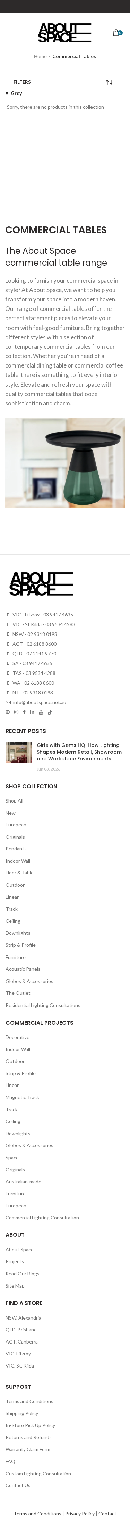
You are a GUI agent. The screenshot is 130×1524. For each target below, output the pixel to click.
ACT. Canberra (22, 1342)
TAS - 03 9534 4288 (33, 673)
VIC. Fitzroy (18, 1353)
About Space (20, 1249)
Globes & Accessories (29, 981)
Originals (15, 837)
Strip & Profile (21, 945)
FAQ (10, 1461)
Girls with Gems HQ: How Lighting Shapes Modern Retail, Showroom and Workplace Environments (79, 752)
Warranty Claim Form (28, 1449)
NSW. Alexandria (23, 1318)
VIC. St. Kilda (20, 1366)
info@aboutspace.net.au (39, 702)
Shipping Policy (22, 1413)
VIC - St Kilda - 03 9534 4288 (43, 624)
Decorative (17, 1037)
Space (12, 1157)
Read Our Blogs (23, 1273)
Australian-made (23, 1181)
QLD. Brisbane (21, 1329)
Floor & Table (20, 873)
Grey (16, 93)
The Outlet (18, 993)
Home (40, 56)
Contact (107, 1513)
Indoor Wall (18, 861)
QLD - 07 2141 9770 (33, 653)
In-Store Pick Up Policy (30, 1425)
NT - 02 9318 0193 (32, 692)
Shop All (14, 801)
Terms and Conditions (29, 1401)
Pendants (16, 849)
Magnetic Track (22, 1097)
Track (12, 909)
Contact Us (18, 1485)
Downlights (18, 933)
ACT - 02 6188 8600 (34, 644)
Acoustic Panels (23, 969)
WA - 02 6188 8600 (32, 683)
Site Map (15, 1286)
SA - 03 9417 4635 (31, 663)
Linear (12, 897)
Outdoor (15, 885)
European (16, 825)
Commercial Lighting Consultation (42, 1217)
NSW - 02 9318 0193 (34, 634)
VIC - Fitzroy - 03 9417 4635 (42, 615)
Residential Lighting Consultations (43, 1005)
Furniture (16, 957)
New (11, 813)
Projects (15, 1261)
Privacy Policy (80, 1513)
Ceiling (13, 921)
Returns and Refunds (29, 1437)
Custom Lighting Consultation (38, 1473)
